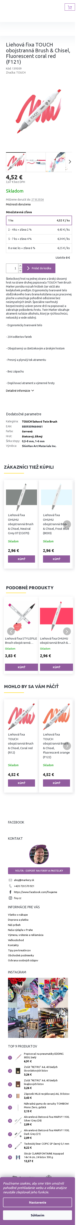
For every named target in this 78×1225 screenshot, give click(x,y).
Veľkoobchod (16, 940)
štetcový (28, 436)
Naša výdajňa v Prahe (20, 929)
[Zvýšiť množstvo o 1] (20, 266)
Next (67, 631)
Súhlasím (37, 1215)
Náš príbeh (14, 924)
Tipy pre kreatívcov (19, 950)
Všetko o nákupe (18, 914)
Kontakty (13, 945)
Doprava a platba (18, 919)
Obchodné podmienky (21, 955)
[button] (11, 524)
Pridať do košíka (41, 268)
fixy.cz (17, 898)
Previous (11, 631)
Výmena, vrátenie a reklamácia (25, 934)
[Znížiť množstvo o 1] (20, 270)
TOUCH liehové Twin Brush (39, 421)
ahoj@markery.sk (24, 880)
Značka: (16, 72)
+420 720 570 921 (24, 886)
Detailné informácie (18, 390)
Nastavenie (37, 1202)
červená (27, 431)
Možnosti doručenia (18, 204)
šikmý (39, 436)
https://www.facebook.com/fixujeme (35, 892)
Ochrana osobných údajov (23, 960)
